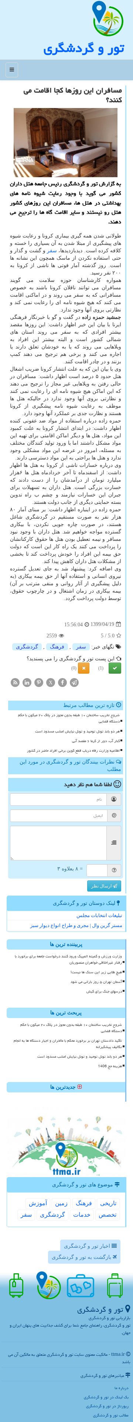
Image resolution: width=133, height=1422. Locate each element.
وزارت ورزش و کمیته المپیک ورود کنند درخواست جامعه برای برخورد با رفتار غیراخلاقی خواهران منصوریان (68, 959)
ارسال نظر (102, 886)
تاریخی (108, 1203)
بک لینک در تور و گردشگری (106, 1397)
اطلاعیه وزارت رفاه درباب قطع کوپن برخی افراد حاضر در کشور (73, 750)
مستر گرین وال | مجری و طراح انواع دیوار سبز (76, 925)
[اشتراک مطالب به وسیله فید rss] (15, 682)
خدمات (82, 1215)
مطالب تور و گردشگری (111, 1415)
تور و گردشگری (84, 48)
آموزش (38, 1203)
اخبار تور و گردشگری (88, 1246)
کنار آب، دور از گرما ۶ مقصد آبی (96, 741)
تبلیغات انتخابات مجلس (99, 915)
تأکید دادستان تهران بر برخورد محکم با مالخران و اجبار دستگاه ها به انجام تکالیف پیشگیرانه (68, 1044)
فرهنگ (57, 647)
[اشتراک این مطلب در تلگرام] (74, 682)
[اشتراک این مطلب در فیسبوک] (62, 682)
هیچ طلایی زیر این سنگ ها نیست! (96, 972)
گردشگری (27, 647)
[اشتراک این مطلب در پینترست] (39, 682)
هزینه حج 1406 (110, 1066)
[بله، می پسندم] (115, 668)
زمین (61, 1203)
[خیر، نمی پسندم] (83, 668)
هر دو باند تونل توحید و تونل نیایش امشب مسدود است (77, 731)
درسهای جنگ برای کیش (104, 991)
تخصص (107, 1215)
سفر (52, 250)
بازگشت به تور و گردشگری (82, 1257)
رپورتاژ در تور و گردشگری (107, 1406)
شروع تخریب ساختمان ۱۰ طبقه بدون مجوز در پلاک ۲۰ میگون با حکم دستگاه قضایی (69, 718)
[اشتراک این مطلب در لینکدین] (27, 682)
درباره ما (122, 1388)
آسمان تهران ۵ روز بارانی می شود (96, 981)
